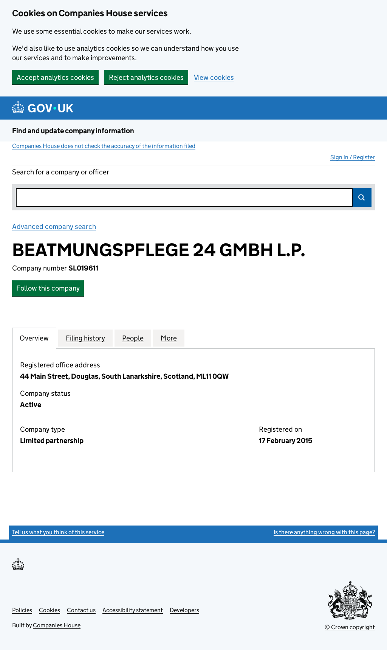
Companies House (56, 625)
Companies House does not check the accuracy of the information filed (103, 145)
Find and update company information (73, 130)
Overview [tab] (34, 338)
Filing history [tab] (85, 338)
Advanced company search (54, 226)
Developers (184, 610)
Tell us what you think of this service (58, 532)
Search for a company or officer (60, 172)
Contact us (81, 610)
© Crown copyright (350, 627)
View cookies (214, 77)
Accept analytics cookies (55, 77)
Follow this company (48, 288)
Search (362, 197)
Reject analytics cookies (146, 77)
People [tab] (133, 338)
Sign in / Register (352, 157)
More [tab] (169, 338)
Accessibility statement (132, 610)
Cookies (49, 610)
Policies (22, 610)
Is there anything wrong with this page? (324, 532)
